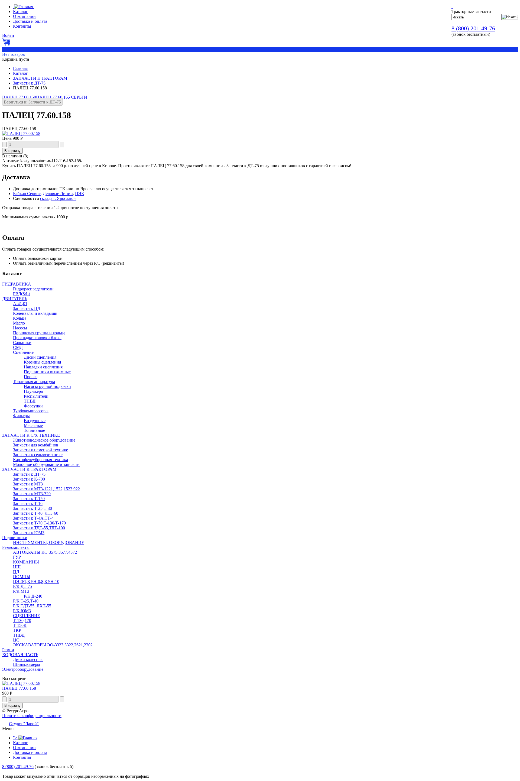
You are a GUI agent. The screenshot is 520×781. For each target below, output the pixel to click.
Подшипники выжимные (47, 372)
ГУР (17, 557)
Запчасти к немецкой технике (40, 450)
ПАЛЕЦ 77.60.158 (19, 688)
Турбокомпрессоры (30, 411)
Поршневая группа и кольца (39, 332)
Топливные (34, 430)
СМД (18, 347)
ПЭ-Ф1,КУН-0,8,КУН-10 (36, 581)
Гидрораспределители (33, 289)
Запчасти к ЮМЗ (28, 532)
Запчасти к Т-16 (28, 503)
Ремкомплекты (16, 547)
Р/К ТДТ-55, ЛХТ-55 (32, 606)
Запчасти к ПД (26, 308)
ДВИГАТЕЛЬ (14, 298)
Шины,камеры (26, 664)
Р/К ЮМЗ (22, 610)
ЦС (16, 640)
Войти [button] (8, 35)
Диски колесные (28, 659)
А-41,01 (20, 303)
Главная (20, 68)
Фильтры (21, 415)
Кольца (19, 318)
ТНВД (29, 401)
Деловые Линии (58, 193)
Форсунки (33, 406)
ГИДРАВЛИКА (16, 284)
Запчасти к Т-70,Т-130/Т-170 (39, 523)
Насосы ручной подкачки (47, 386)
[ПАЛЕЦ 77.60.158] (21, 133)
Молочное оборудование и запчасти (46, 464)
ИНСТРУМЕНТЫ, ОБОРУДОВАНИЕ (48, 542)
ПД (16, 571)
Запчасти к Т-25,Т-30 (32, 508)
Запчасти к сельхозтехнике (38, 454)
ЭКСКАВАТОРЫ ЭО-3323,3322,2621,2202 (53, 645)
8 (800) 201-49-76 (473, 28)
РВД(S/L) (21, 293)
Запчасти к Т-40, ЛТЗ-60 (35, 513)
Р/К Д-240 (33, 596)
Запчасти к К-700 (29, 479)
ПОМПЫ (21, 576)
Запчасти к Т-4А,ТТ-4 (33, 518)
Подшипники (14, 537)
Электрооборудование (22, 669)
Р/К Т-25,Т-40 (25, 601)
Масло (19, 323)
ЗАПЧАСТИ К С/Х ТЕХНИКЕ (31, 435)
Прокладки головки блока (37, 337)
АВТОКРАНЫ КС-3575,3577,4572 (45, 552)
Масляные (33, 425)
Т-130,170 (22, 620)
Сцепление (23, 352)
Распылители (36, 396)
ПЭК (79, 193)
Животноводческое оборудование (44, 440)
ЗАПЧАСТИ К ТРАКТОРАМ (40, 78)
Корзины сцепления (42, 362)
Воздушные (35, 420)
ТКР (17, 630)
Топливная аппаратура (34, 381)
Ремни (8, 649)
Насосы (20, 328)
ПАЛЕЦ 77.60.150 (19, 97)
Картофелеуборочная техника (40, 459)
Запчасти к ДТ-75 (29, 83)
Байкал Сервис (27, 193)
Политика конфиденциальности (31, 715)
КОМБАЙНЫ (26, 562)
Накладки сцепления (43, 367)
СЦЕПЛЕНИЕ (26, 615)
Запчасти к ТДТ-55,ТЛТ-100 (39, 528)
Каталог (20, 73)
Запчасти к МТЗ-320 (32, 493)
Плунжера (33, 391)
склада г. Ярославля (58, 198)
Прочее (30, 376)
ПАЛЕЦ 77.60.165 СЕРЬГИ (61, 97)
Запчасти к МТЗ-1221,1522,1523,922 (46, 489)
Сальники (22, 342)
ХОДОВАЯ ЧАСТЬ (20, 654)
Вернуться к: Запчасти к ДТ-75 (32, 102)
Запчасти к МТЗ (28, 484)
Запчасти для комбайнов (35, 445)
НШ (17, 567)
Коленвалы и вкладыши (35, 313)
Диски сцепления (40, 357)
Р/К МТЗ (21, 591)
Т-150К (20, 625)
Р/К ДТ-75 (22, 586)
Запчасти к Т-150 (29, 498)
